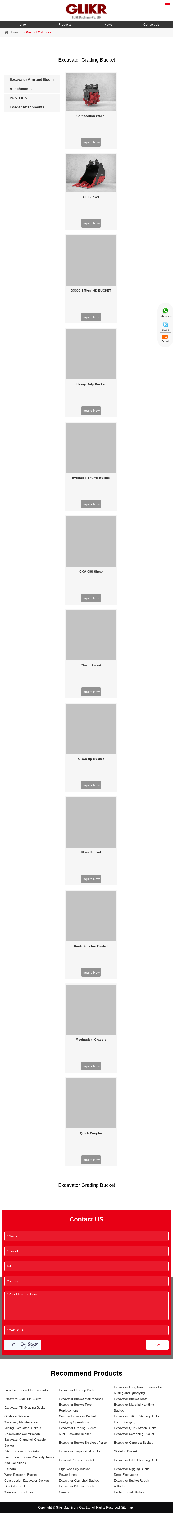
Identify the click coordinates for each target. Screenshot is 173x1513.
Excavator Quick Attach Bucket (135, 1428)
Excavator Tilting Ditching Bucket (137, 1416)
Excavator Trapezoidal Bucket (80, 1451)
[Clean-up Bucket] (91, 729)
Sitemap (127, 1507)
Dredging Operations (74, 1422)
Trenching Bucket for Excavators (27, 1390)
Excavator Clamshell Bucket (79, 1480)
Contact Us (151, 24)
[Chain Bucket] (91, 635)
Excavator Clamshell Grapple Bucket (25, 1442)
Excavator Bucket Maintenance (81, 1399)
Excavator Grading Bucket (77, 1428)
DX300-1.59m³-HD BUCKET (91, 290)
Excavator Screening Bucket (134, 1434)
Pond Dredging (124, 1422)
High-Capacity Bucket (74, 1469)
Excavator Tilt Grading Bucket (25, 1407)
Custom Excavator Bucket (77, 1416)
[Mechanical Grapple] (91, 1010)
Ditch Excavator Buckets (21, 1451)
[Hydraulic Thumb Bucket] (91, 448)
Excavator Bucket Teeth (131, 1399)
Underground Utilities (129, 1492)
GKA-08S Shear (91, 571)
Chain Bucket (91, 665)
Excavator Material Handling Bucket (134, 1407)
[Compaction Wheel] (91, 92)
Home (21, 24)
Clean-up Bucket (91, 759)
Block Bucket (91, 852)
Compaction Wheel (90, 116)
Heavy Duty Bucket (91, 384)
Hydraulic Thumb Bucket (91, 477)
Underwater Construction (22, 1434)
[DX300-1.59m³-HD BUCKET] (91, 260)
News (108, 24)
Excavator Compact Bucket (133, 1442)
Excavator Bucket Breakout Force (83, 1442)
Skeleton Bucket (125, 1451)
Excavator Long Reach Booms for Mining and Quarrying (138, 1390)
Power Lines (68, 1474)
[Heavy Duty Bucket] (91, 354)
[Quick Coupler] (91, 1103)
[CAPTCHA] (22, 1345)
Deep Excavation (126, 1474)
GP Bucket (91, 197)
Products (65, 24)
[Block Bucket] (91, 822)
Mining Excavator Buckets (22, 1428)
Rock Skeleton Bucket (91, 946)
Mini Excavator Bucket (75, 1434)
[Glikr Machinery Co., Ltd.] (86, 10)
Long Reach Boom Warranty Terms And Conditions (29, 1460)
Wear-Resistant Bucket (20, 1474)
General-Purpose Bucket (76, 1460)
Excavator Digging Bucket (132, 1469)
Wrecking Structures (18, 1492)
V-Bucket (120, 1486)
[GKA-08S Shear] (91, 541)
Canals (64, 1492)
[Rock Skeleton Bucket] (91, 916)
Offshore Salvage (16, 1416)
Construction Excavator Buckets (27, 1480)
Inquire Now (91, 142)
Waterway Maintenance (21, 1422)
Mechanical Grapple (91, 1039)
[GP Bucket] (91, 173)
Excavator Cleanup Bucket (78, 1390)
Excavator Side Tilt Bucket (22, 1399)
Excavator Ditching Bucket (77, 1486)
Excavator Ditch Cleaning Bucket (137, 1460)
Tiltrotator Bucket (16, 1486)
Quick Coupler (91, 1133)
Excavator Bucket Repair (131, 1480)
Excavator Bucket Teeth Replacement (76, 1407)
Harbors (10, 1469)
